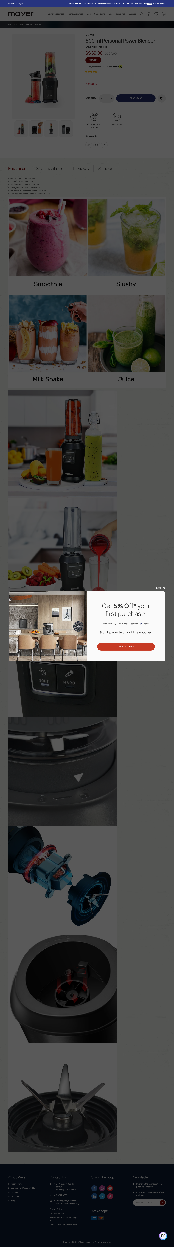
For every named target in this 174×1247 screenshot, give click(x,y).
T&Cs (141, 624)
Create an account (126, 646)
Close (158, 588)
